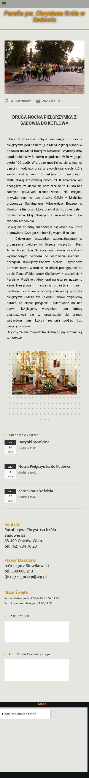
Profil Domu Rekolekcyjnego (29, 654)
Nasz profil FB (18, 616)
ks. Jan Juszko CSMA (46, 198)
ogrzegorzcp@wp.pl (28, 576)
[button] (3, 4)
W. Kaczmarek (21, 101)
